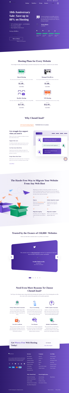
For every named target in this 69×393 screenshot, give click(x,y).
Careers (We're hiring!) (42, 366)
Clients (40, 360)
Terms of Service (50, 389)
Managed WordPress (30, 362)
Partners (40, 362)
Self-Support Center (53, 360)
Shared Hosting (29, 358)
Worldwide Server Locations (42, 124)
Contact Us (40, 358)
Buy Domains (29, 356)
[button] (57, 257)
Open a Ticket (52, 358)
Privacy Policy (58, 389)
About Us (40, 356)
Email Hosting (29, 368)
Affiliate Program (41, 368)
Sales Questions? (53, 356)
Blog (39, 364)
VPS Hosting (29, 366)
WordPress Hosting (30, 360)
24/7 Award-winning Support (27, 124)
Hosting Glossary (53, 366)
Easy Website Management (31, 384)
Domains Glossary (53, 364)
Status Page (52, 362)
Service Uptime (29, 380)
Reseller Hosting (30, 364)
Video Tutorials (52, 368)
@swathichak (38, 263)
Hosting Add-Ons (30, 370)
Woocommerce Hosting (43, 382)
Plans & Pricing (41, 202)
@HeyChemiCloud (35, 252)
